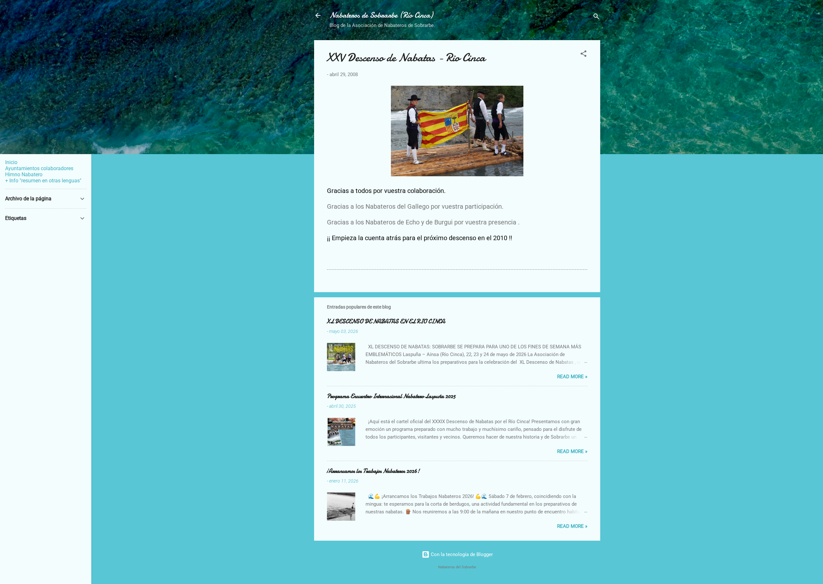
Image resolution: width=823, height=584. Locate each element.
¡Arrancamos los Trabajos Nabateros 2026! (373, 471)
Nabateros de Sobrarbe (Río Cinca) (381, 15)
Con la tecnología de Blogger (461, 554)
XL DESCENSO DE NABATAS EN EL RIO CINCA (386, 322)
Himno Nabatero (23, 174)
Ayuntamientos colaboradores (39, 168)
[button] (583, 55)
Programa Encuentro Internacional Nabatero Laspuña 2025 (391, 396)
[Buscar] (596, 17)
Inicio (11, 162)
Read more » (572, 376)
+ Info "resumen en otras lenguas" (43, 181)
